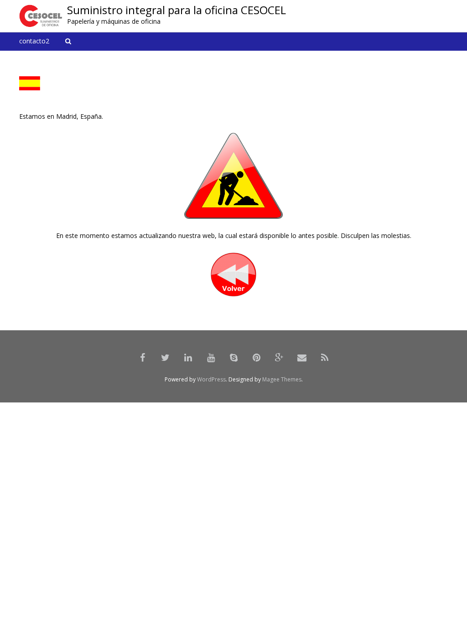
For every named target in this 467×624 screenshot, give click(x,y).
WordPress (211, 379)
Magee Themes (281, 379)
